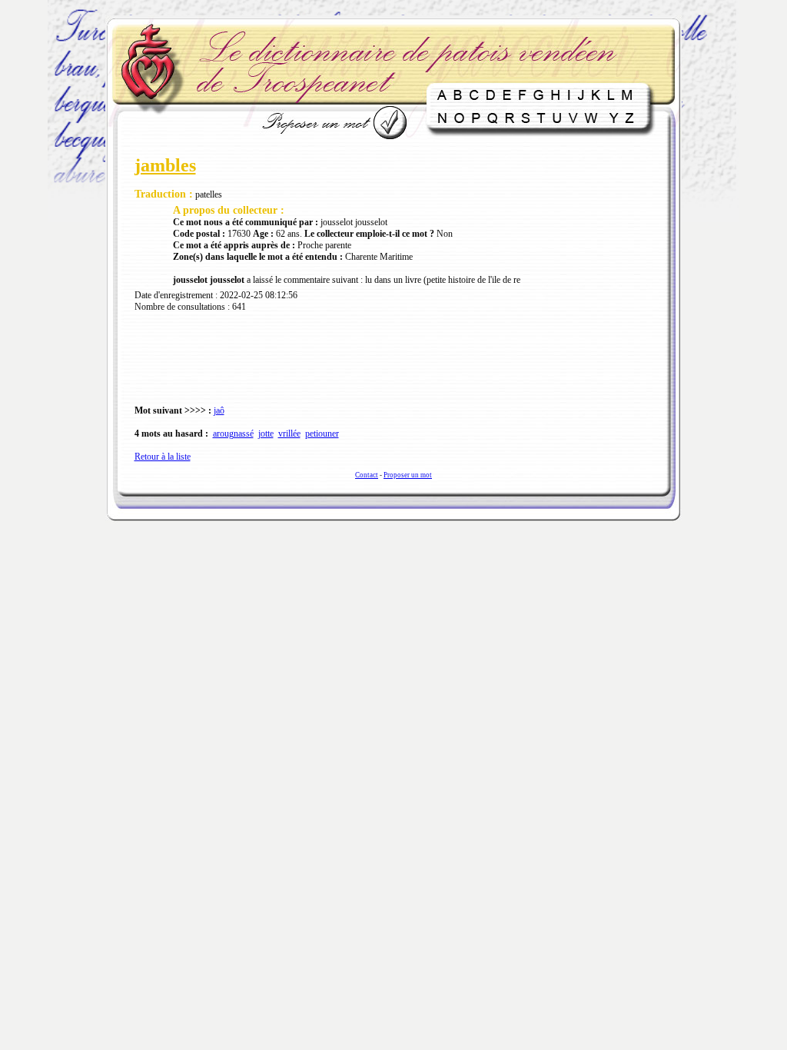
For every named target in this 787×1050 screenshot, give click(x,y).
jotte (266, 433)
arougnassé (233, 433)
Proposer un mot (408, 475)
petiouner (322, 433)
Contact (366, 475)
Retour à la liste (162, 456)
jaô (219, 410)
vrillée (289, 433)
